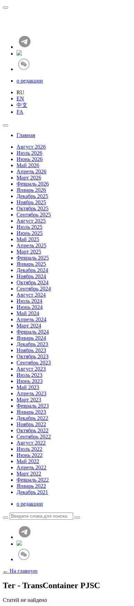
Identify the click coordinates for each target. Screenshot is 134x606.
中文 (21, 105)
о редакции (29, 81)
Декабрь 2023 (32, 344)
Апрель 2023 (31, 393)
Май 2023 (27, 387)
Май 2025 (27, 239)
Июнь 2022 (29, 455)
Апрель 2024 (31, 319)
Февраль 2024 (32, 332)
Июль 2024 (29, 301)
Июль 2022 (29, 449)
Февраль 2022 (32, 480)
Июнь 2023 (29, 381)
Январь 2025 (31, 264)
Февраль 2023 (32, 406)
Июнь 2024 (29, 307)
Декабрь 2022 (32, 418)
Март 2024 (28, 326)
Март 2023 (28, 400)
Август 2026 (31, 147)
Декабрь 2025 (32, 196)
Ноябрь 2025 (31, 202)
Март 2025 (28, 252)
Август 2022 (31, 443)
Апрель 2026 (31, 171)
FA (19, 112)
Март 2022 (28, 474)
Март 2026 (28, 178)
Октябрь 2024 (32, 282)
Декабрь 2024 (32, 270)
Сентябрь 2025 (33, 215)
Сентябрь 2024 (33, 289)
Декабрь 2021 (32, 492)
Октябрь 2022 (32, 430)
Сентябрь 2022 (33, 437)
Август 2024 (31, 295)
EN (20, 98)
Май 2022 (27, 461)
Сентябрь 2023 (33, 363)
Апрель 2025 (31, 245)
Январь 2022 (31, 486)
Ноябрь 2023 (31, 350)
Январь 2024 (31, 338)
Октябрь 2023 (32, 356)
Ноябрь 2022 (31, 424)
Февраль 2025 (32, 258)
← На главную (20, 571)
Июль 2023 (29, 375)
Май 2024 (27, 313)
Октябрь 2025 (32, 208)
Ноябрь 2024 (31, 276)
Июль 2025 (29, 227)
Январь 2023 (31, 412)
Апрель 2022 (31, 467)
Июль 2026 (29, 153)
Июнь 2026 (29, 159)
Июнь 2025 (29, 233)
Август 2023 (31, 369)
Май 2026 (27, 165)
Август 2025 (31, 221)
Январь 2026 (31, 190)
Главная (25, 135)
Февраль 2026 (32, 184)
